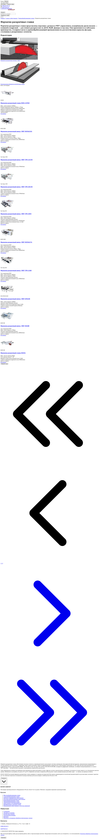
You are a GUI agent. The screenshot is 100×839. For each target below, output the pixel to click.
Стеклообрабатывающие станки (12, 796)
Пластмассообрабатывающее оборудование (14, 799)
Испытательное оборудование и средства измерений (17, 805)
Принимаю (3, 837)
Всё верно (3, 4)
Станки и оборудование (11, 18)
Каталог (3, 12)
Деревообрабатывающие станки (26, 18)
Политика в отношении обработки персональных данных (18, 818)
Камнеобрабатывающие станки (11, 800)
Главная (3, 18)
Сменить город (10, 4)
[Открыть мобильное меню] (2, 17)
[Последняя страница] (50, 761)
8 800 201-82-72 (6, 5)
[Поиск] (1, 14)
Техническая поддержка (10, 815)
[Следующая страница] (50, 662)
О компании (4, 8)
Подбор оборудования (9, 814)
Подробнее (3, 113)
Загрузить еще (4, 363)
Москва (6, 1)
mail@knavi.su (5, 7)
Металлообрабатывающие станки (12, 795)
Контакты (9, 8)
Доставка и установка (9, 812)
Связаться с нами (5, 15)
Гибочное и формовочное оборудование (13, 798)
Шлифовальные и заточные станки (12, 804)
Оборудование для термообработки (12, 803)
